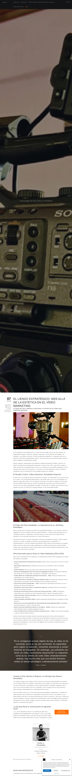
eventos (9, 407)
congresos (17, 759)
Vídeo (10, 410)
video (24, 759)
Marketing (20, 759)
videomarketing (28, 759)
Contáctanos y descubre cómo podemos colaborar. (61, 712)
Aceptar (47, 770)
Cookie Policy (56, 773)
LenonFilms (9, 404)
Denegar (56, 770)
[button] (69, 759)
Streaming (7, 410)
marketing (9, 408)
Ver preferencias (65, 770)
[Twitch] (43, 756)
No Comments (8, 411)
